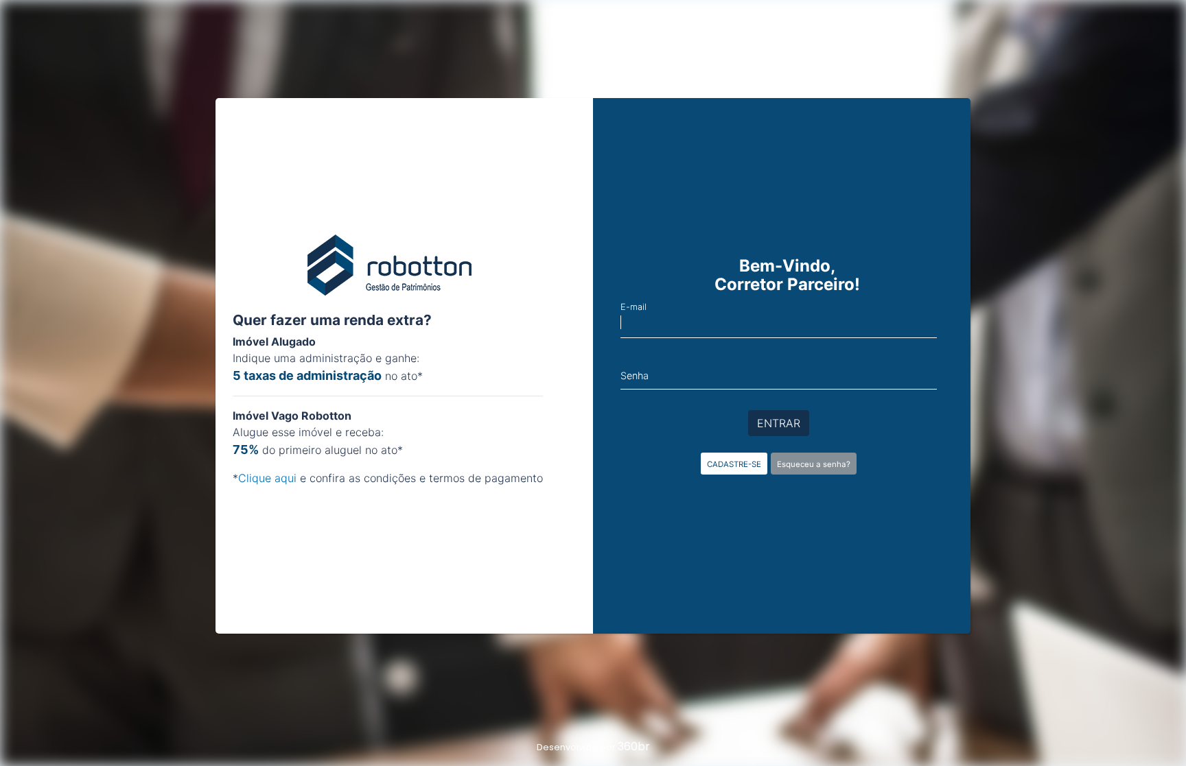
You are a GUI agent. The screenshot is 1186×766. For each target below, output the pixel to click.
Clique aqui (267, 478)
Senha (634, 375)
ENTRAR (778, 423)
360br (634, 746)
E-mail (633, 307)
